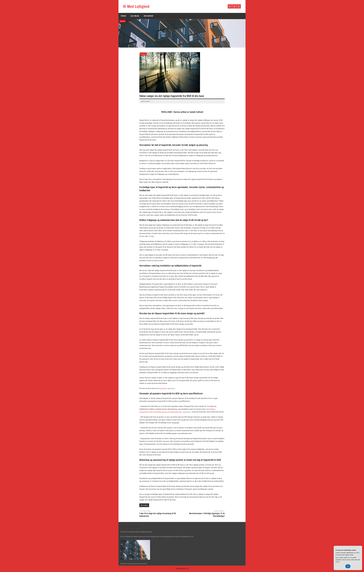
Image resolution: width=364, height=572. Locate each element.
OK (348, 566)
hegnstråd (163, 388)
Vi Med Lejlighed (136, 6)
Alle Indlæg (135, 16)
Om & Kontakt (148, 16)
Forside (123, 16)
